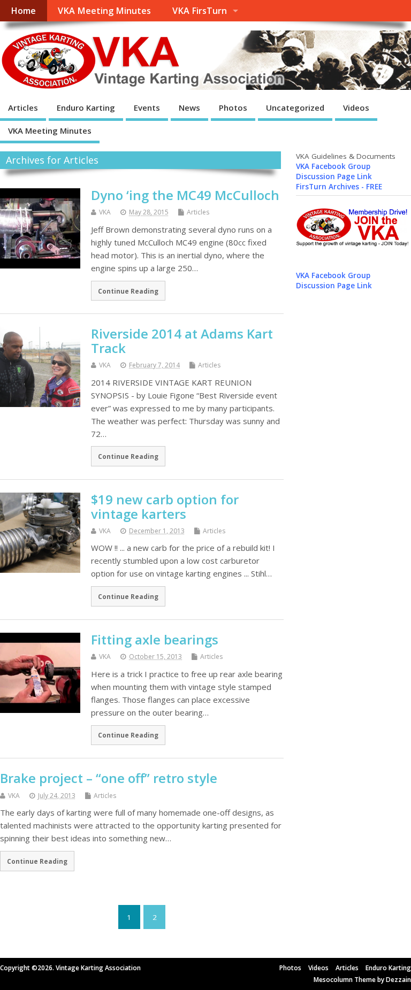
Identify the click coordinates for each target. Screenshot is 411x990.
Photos (233, 107)
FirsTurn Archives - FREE (339, 186)
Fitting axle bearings (154, 639)
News (189, 107)
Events (147, 107)
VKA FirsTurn (199, 11)
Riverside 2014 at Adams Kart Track (182, 340)
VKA (105, 212)
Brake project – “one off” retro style (108, 778)
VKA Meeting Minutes (104, 11)
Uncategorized (295, 107)
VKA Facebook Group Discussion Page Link (334, 171)
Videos (356, 107)
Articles (23, 107)
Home (23, 11)
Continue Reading (128, 291)
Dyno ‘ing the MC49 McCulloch (185, 195)
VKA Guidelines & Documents (345, 156)
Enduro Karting (86, 107)
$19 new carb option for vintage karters (165, 506)
